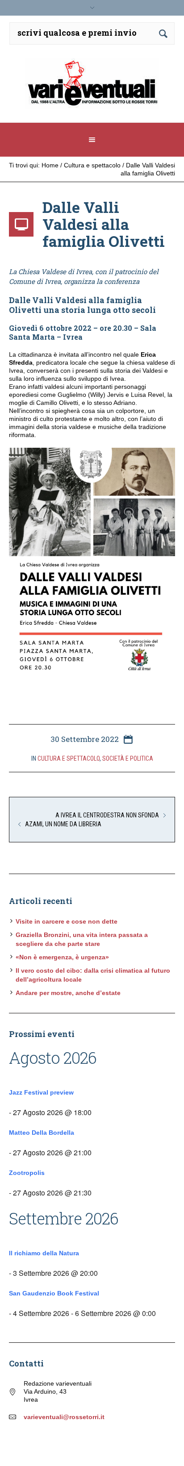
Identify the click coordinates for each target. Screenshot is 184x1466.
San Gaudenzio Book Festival (54, 1293)
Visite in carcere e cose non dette (66, 921)
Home (50, 165)
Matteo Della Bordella (41, 1132)
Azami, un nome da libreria (63, 824)
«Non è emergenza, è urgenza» (62, 957)
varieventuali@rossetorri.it (64, 1416)
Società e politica (127, 758)
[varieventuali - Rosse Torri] (92, 87)
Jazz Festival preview (41, 1092)
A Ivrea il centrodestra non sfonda (107, 815)
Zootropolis (27, 1172)
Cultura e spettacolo (92, 165)
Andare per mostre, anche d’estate (68, 992)
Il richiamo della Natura (44, 1253)
